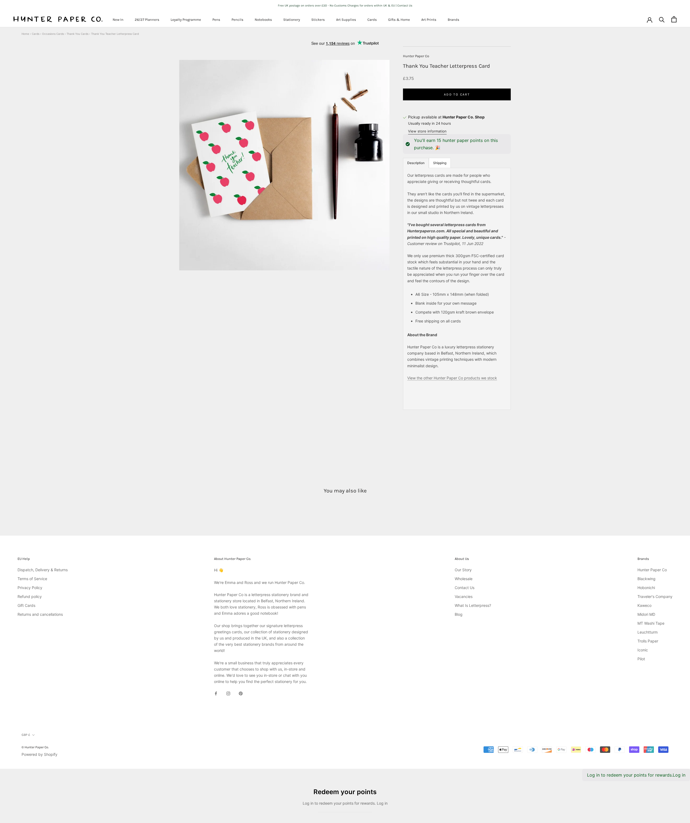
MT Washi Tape (650, 623)
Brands (453, 20)
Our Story (463, 569)
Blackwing (646, 578)
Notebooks (263, 20)
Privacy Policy (30, 587)
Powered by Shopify (39, 754)
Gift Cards (26, 605)
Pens (216, 20)
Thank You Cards (77, 33)
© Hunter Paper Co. (35, 747)
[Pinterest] (241, 693)
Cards (372, 20)
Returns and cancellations (40, 614)
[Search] (662, 19)
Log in (679, 775)
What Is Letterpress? (473, 605)
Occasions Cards (53, 33)
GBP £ (26, 735)
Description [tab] (416, 163)
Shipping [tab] (439, 163)
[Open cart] (674, 19)
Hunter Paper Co (416, 56)
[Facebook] (216, 693)
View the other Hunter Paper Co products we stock (452, 378)
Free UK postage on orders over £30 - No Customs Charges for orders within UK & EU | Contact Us (345, 5)
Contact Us (464, 587)
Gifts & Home (399, 20)
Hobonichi (646, 587)
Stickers (318, 20)
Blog (459, 614)
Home (25, 33)
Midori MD (646, 614)
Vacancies (463, 596)
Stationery (291, 20)
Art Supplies (346, 20)
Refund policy (30, 596)
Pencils (237, 20)
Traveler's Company (654, 596)
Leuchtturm (647, 632)
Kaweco (644, 605)
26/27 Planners (147, 20)
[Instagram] (228, 693)
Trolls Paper (647, 641)
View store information (427, 131)
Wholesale (463, 578)
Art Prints (428, 20)
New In (118, 20)
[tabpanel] (457, 289)
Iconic (642, 650)
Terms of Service (32, 578)
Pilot (641, 659)
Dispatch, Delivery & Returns (43, 569)
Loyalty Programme (186, 20)
